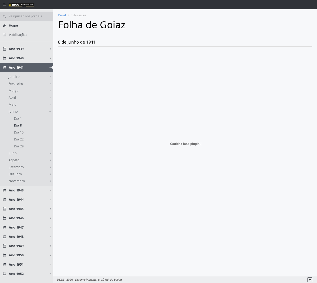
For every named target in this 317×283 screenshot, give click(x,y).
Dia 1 (18, 118)
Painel (62, 15)
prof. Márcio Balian (110, 280)
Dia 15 (19, 132)
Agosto (14, 160)
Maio (12, 104)
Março (13, 90)
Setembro (16, 167)
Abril (12, 97)
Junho (13, 111)
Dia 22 (19, 139)
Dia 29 (19, 146)
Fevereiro (16, 83)
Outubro (15, 174)
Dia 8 (18, 125)
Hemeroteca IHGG (21, 4)
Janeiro (14, 76)
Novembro (17, 181)
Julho (12, 153)
